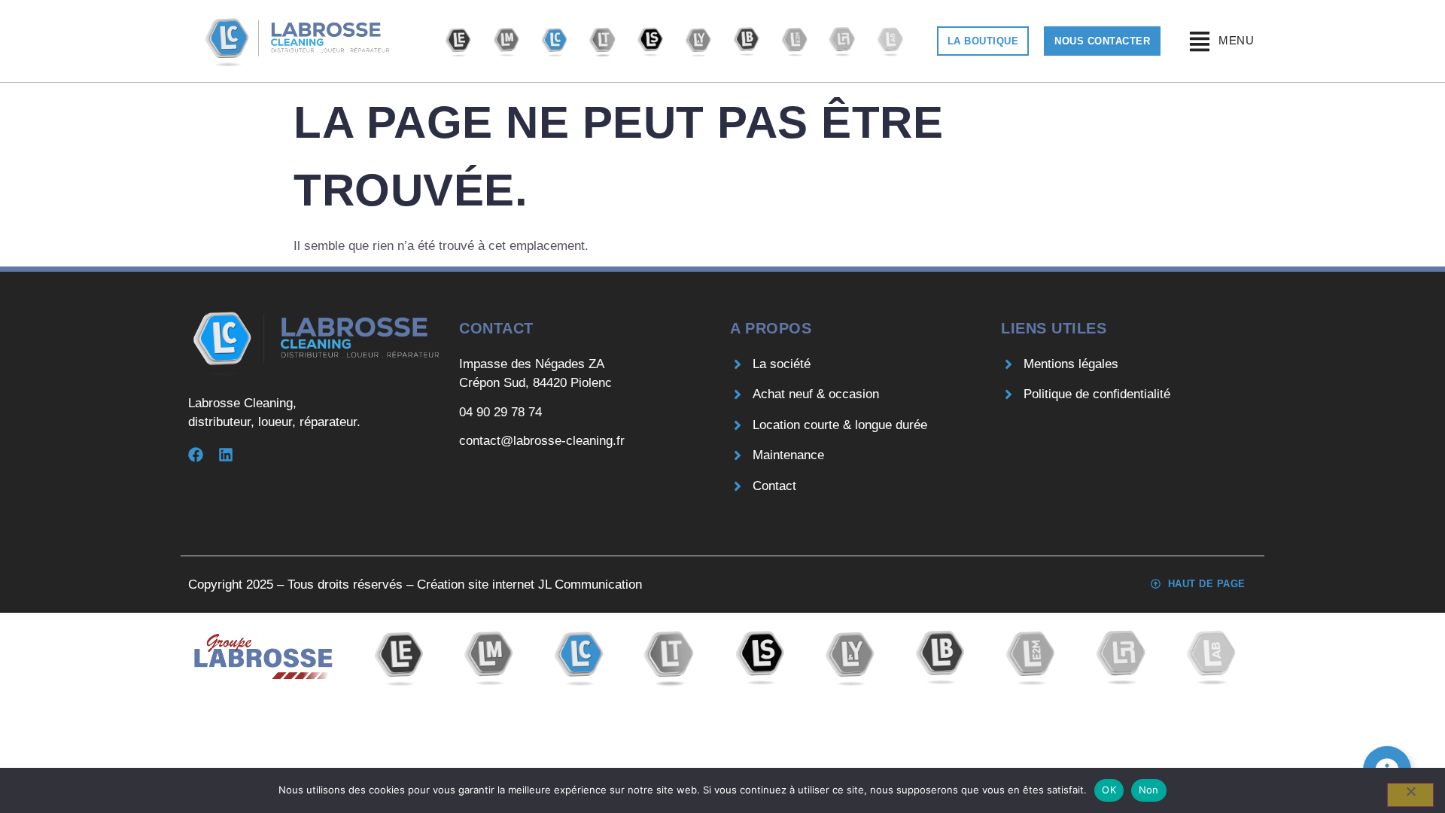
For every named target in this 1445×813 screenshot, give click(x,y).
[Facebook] (195, 454)
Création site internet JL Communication (529, 584)
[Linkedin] (225, 454)
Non (1149, 790)
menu (1236, 40)
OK (1109, 790)
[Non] (1410, 795)
